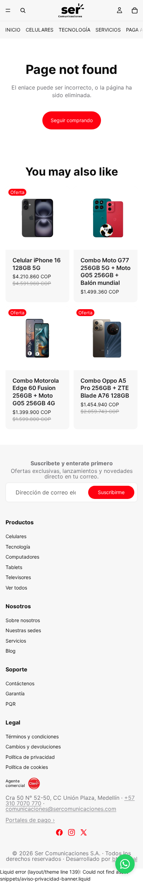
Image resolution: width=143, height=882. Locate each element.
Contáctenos (20, 683)
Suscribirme (111, 492)
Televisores (18, 577)
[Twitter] (83, 832)
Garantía (15, 694)
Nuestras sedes (23, 630)
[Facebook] (59, 832)
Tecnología (74, 30)
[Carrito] (134, 10)
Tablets (14, 567)
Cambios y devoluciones (33, 746)
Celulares (39, 30)
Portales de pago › (30, 819)
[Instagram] (71, 832)
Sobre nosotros (23, 620)
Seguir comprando (72, 120)
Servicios (108, 30)
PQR (11, 704)
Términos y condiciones (32, 736)
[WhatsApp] (125, 864)
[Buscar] (23, 10)
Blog (11, 651)
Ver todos (16, 588)
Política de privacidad (30, 757)
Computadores (22, 557)
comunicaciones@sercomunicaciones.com (61, 808)
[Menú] (8, 10)
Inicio (12, 30)
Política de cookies (27, 767)
